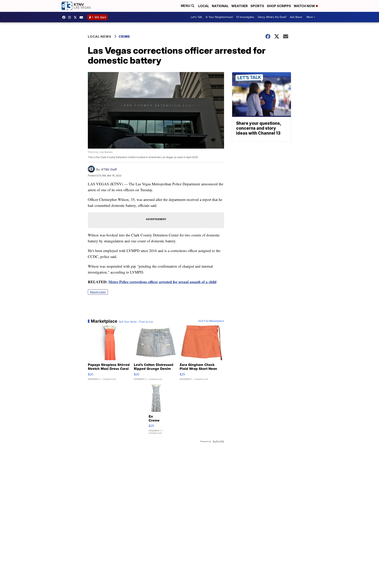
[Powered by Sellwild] (218, 441)
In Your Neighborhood (219, 17)
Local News (99, 36)
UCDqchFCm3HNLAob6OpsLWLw (82, 17)
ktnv (70, 17)
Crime (124, 36)
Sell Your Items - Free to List (136, 322)
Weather (239, 6)
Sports (257, 6)
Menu (186, 5)
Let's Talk (196, 17)
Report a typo (98, 292)
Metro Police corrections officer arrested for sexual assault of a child (162, 281)
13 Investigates (245, 17)
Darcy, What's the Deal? (272, 17)
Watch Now (305, 6)
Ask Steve (296, 17)
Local (203, 6)
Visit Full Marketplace (211, 321)
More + (311, 17)
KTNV (76, 17)
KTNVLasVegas (64, 17)
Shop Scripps (279, 6)
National (220, 6)
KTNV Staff (109, 169)
